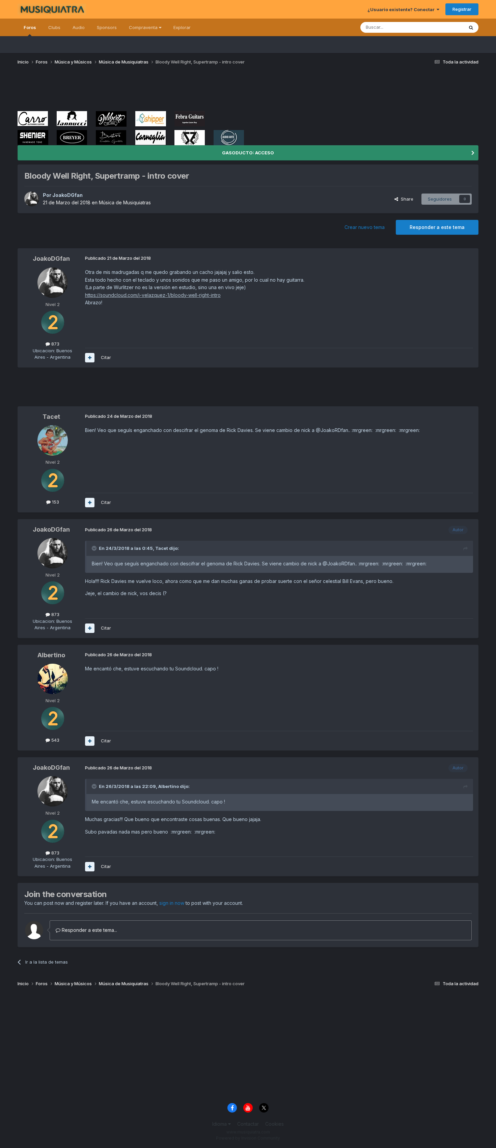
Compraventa (144, 27)
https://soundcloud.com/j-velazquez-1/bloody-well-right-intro (153, 295)
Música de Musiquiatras (125, 202)
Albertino (51, 655)
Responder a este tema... (88, 930)
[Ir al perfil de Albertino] (52, 679)
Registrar (461, 9)
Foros (30, 27)
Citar (106, 357)
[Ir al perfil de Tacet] (52, 440)
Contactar (248, 1124)
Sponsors (107, 27)
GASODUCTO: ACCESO (248, 152)
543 (54, 740)
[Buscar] (471, 27)
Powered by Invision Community (248, 1138)
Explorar (182, 27)
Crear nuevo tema (365, 227)
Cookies (274, 1124)
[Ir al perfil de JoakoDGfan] (31, 199)
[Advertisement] (140, 90)
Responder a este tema (437, 227)
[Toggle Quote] (95, 548)
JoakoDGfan (67, 195)
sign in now (171, 903)
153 (55, 502)
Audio (79, 27)
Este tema (444, 27)
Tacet (51, 416)
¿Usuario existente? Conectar (402, 9)
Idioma (220, 1124)
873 (54, 344)
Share (405, 199)
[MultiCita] (89, 357)
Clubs (54, 27)
